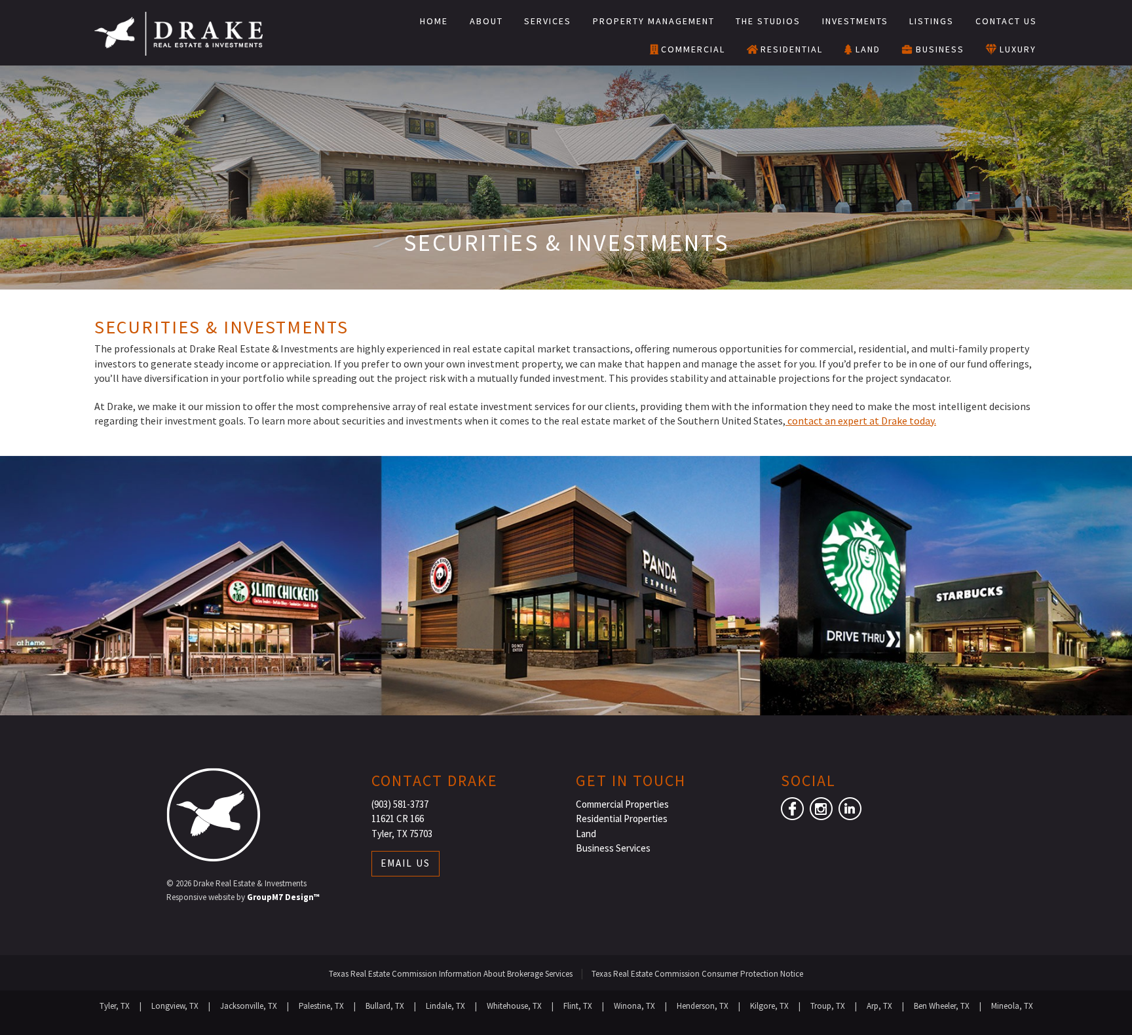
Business (940, 49)
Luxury (1018, 49)
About (486, 21)
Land (868, 49)
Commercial (693, 49)
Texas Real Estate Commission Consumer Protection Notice (697, 973)
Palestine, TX (321, 1005)
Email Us (405, 863)
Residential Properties (622, 818)
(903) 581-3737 (399, 804)
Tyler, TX (115, 1005)
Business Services (613, 848)
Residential (792, 49)
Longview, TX (174, 1005)
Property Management (654, 21)
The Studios (768, 21)
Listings (931, 21)
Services (547, 21)
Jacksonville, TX (248, 1005)
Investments (855, 21)
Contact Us (1006, 21)
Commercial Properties (622, 804)
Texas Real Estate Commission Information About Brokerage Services (451, 973)
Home (434, 21)
